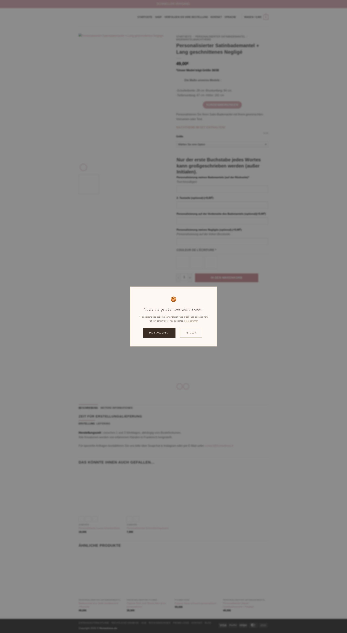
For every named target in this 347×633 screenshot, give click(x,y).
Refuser (191, 332)
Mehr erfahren (191, 320)
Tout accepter (159, 332)
